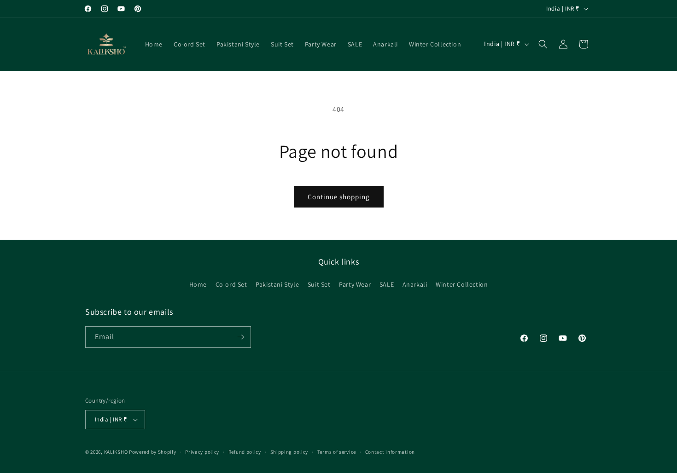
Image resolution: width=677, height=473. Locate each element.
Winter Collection (462, 284)
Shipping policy (289, 452)
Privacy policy (202, 452)
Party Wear (355, 284)
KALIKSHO (116, 452)
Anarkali (415, 284)
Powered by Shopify (152, 452)
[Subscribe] (240, 337)
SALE (386, 284)
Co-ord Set (231, 284)
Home (198, 284)
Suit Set (319, 284)
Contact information (390, 452)
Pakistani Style (277, 284)
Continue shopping (339, 196)
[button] (543, 44)
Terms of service (336, 452)
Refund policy (244, 452)
